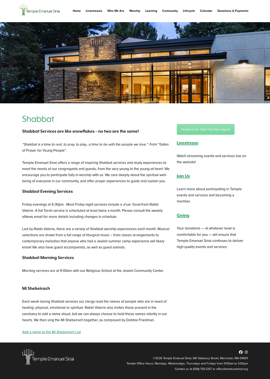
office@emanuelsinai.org (232, 369)
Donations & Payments (232, 11)
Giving (183, 215)
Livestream (187, 143)
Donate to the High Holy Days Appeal (205, 129)
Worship (134, 11)
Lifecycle (189, 11)
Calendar (206, 11)
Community (170, 11)
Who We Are (115, 11)
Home (77, 11)
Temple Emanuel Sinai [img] (40, 10)
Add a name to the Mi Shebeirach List (51, 332)
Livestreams (94, 11)
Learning (151, 11)
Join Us (183, 176)
